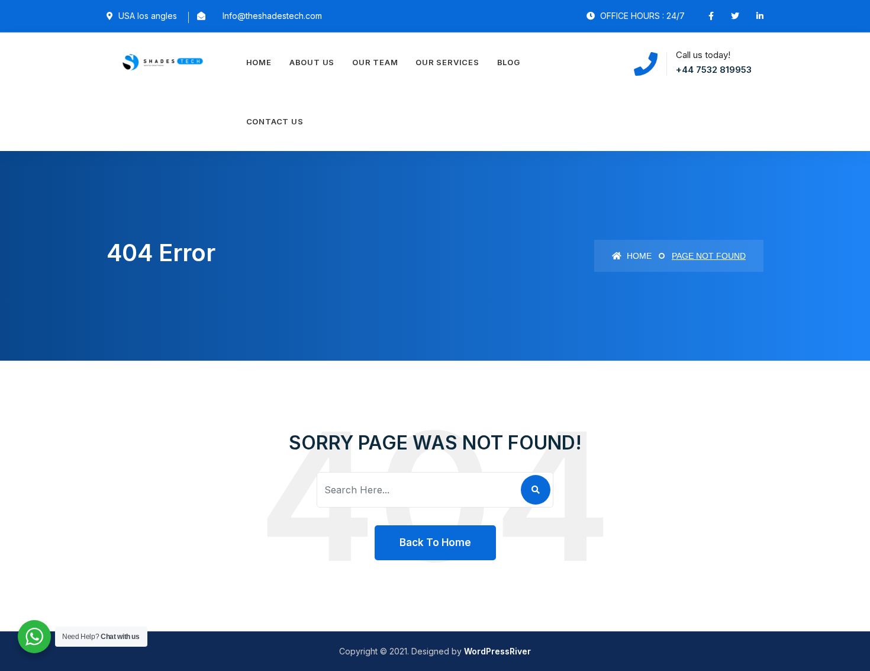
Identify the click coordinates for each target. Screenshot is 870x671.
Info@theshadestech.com (272, 16)
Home (259, 62)
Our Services (447, 62)
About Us (311, 62)
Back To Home (435, 542)
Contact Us (275, 121)
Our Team (375, 62)
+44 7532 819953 (714, 69)
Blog (508, 62)
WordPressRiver (497, 651)
